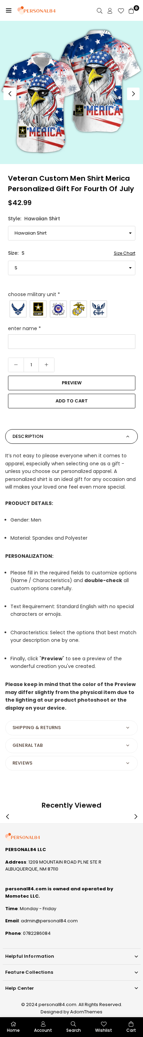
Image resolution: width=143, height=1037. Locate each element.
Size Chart (124, 253)
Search (73, 1030)
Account (43, 1030)
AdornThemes (86, 1012)
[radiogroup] (71, 309)
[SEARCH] (99, 11)
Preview (72, 382)
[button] (8, 10)
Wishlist (103, 1030)
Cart (131, 1030)
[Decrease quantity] (16, 365)
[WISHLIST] (120, 11)
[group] (71, 92)
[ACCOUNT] (110, 11)
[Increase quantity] (46, 365)
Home (13, 1030)
